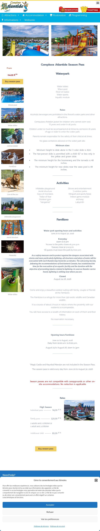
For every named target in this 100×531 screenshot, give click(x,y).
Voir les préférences (50, 519)
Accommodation (35, 15)
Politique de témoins (41, 526)
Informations (11, 20)
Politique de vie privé (57, 526)
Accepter (50, 505)
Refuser (50, 512)
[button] (96, 480)
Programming (79, 15)
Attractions (10, 15)
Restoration (59, 15)
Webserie (29, 20)
